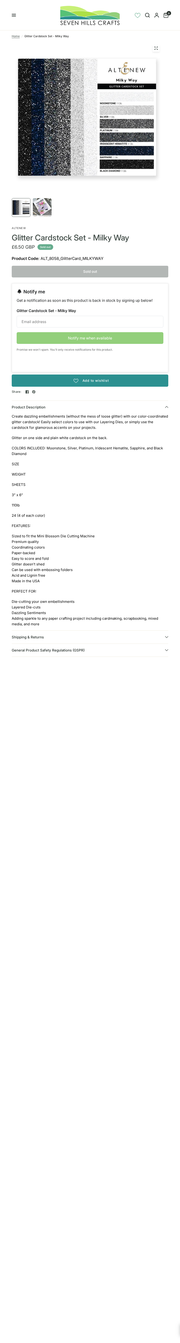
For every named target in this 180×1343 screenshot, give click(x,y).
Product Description (28, 407)
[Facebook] (27, 392)
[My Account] (156, 15)
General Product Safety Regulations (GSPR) (48, 650)
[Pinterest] (34, 392)
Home (16, 36)
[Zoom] (156, 48)
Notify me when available (90, 338)
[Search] (147, 15)
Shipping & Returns (28, 637)
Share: (17, 391)
